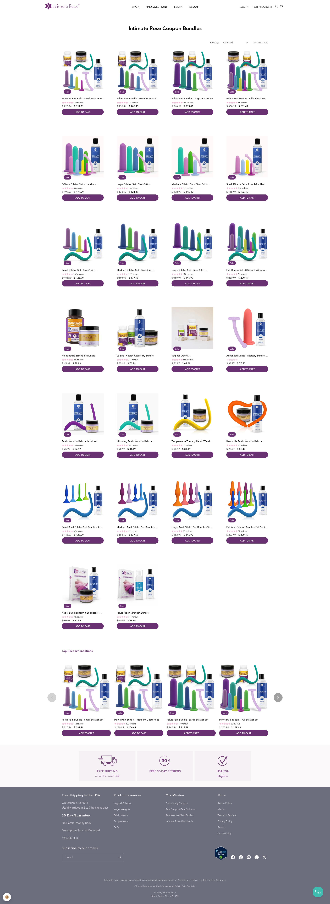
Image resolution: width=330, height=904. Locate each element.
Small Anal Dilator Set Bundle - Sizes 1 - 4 (82, 527)
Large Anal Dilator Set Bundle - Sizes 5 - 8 (192, 527)
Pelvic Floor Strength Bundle (133, 612)
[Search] (276, 6)
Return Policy (225, 803)
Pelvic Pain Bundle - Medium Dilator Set (137, 98)
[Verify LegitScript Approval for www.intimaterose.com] (221, 853)
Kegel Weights (122, 809)
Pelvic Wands (121, 815)
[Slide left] (51, 697)
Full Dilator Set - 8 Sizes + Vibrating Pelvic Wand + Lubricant (246, 270)
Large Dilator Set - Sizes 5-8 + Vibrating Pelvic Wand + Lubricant (191, 270)
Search (221, 827)
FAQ (116, 827)
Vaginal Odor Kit (181, 355)
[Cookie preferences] (7, 897)
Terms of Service (227, 815)
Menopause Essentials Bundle (78, 355)
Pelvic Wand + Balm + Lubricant (79, 441)
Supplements (121, 821)
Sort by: (214, 42)
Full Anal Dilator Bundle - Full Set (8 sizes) (246, 527)
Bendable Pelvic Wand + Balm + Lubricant (244, 441)
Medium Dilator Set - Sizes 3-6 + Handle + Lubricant (190, 184)
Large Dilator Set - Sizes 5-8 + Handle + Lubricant (133, 184)
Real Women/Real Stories (179, 815)
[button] (135, 6)
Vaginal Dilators (122, 803)
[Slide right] (278, 697)
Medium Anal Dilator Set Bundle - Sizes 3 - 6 (136, 527)
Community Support (177, 803)
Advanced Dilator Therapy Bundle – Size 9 (246, 355)
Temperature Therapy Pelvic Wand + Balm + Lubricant (192, 441)
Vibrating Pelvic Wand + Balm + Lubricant (134, 441)
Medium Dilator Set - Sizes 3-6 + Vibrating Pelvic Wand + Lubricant (136, 270)
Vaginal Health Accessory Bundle (135, 355)
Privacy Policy (225, 821)
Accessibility (224, 833)
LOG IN (243, 7)
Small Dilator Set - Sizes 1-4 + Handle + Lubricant (247, 184)
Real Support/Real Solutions (181, 809)
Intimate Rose (169, 892)
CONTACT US (70, 838)
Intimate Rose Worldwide (179, 821)
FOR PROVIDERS (262, 7)
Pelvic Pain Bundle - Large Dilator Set (192, 98)
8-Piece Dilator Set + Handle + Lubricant (79, 184)
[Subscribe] (120, 857)
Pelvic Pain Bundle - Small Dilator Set (82, 98)
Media (221, 809)
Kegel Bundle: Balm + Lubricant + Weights (81, 612)
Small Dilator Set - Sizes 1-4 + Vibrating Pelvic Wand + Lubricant (81, 270)
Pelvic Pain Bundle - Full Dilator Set (246, 98)
